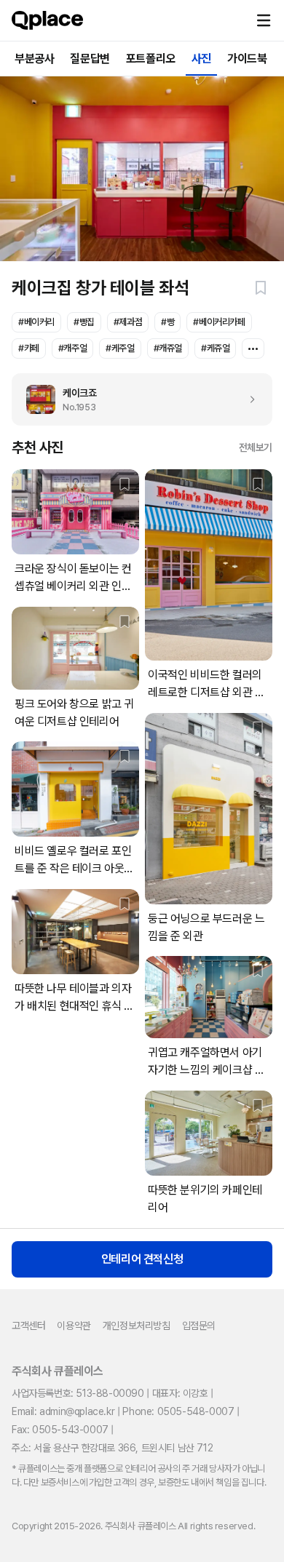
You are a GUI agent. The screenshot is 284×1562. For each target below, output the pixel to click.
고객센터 (28, 1325)
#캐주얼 (72, 348)
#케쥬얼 (215, 348)
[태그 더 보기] (253, 348)
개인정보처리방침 (136, 1325)
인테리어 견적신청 (142, 1259)
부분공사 (34, 58)
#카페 (28, 348)
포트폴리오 (150, 58)
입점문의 (199, 1325)
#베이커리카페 (219, 321)
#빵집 (84, 321)
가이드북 (247, 58)
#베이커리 (36, 321)
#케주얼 (120, 348)
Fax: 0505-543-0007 (60, 1429)
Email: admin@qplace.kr (63, 1411)
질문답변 (89, 58)
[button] (263, 20)
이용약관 (73, 1325)
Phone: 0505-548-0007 (178, 1411)
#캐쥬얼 (168, 348)
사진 (201, 58)
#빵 (167, 321)
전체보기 (255, 447)
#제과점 (128, 321)
